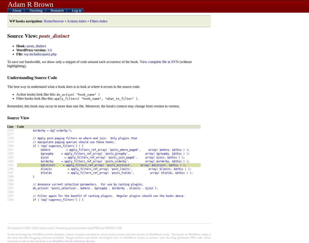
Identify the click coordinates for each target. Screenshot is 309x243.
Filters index (98, 21)
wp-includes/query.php (40, 54)
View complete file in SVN (159, 62)
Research (58, 10)
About (17, 10)
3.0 (49, 50)
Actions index (77, 21)
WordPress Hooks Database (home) (73, 241)
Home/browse (54, 21)
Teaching (36, 10)
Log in (76, 10)
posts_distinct (36, 46)
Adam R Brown (30, 4)
